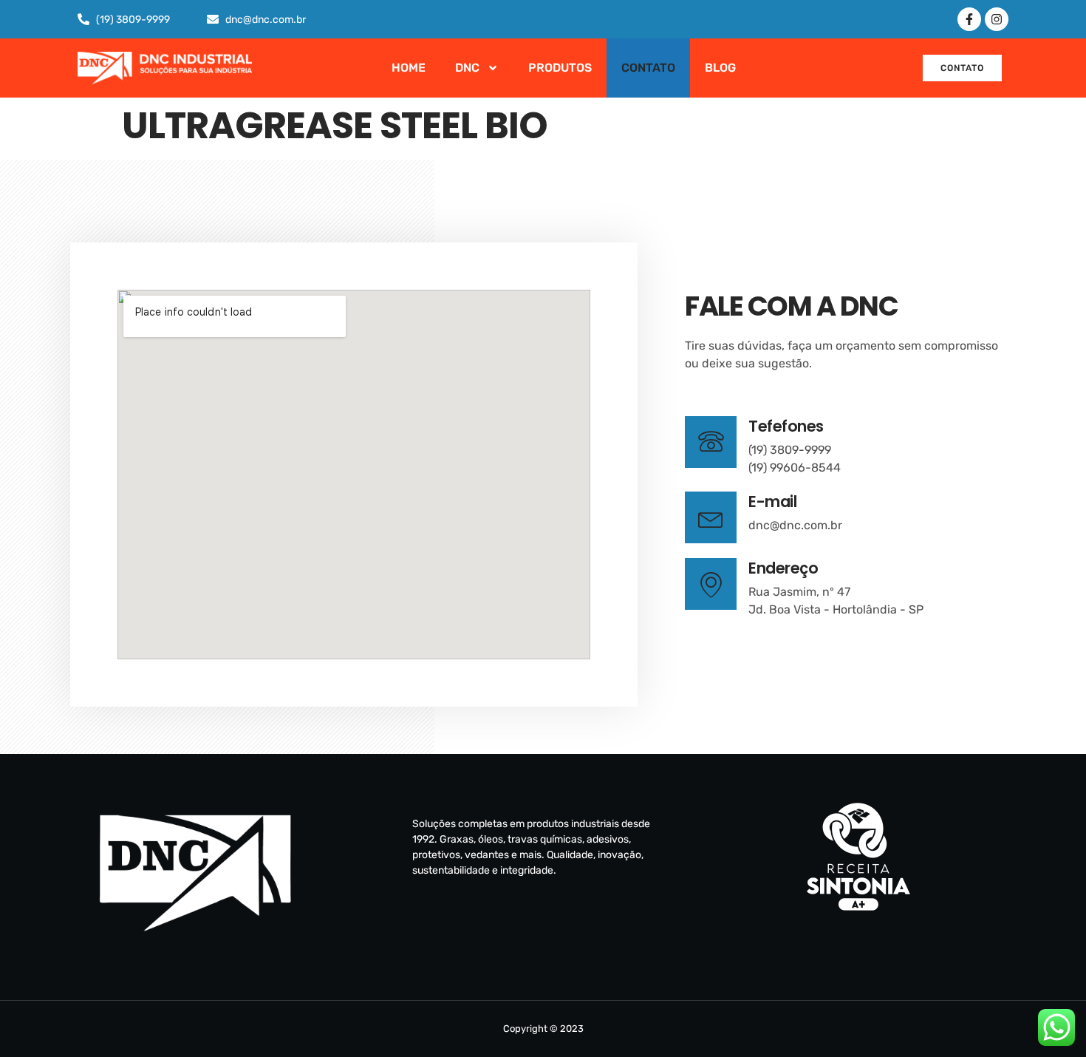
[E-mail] (711, 517)
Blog (720, 68)
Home (409, 68)
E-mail (772, 501)
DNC (467, 68)
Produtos (560, 68)
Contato (648, 68)
